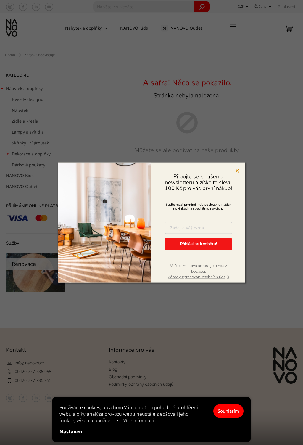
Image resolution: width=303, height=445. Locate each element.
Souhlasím (228, 411)
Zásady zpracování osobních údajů (198, 276)
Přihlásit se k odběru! (198, 244)
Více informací (138, 420)
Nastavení (71, 431)
